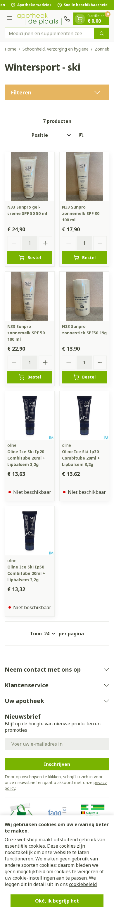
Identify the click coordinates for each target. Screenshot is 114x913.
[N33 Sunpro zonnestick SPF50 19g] (84, 296)
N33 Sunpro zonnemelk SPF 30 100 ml (80, 213)
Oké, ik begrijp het (57, 901)
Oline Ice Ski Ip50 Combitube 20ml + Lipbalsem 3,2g (26, 573)
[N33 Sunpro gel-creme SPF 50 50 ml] (29, 176)
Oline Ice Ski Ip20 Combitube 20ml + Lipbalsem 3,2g (26, 458)
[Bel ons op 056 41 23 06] (67, 19)
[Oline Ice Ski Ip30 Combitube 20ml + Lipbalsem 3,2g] (84, 415)
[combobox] (50, 33)
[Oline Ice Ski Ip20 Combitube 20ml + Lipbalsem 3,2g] (29, 415)
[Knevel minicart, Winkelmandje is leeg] (80, 19)
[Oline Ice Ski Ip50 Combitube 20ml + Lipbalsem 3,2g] (29, 530)
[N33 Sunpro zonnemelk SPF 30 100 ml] (84, 176)
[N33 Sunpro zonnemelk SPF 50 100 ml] (29, 296)
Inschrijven (57, 764)
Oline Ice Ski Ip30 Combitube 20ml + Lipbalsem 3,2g (81, 458)
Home (10, 49)
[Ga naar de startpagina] (39, 18)
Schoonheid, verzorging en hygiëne (56, 49)
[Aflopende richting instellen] (81, 135)
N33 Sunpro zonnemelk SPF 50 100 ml (26, 333)
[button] (57, 92)
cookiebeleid (83, 884)
